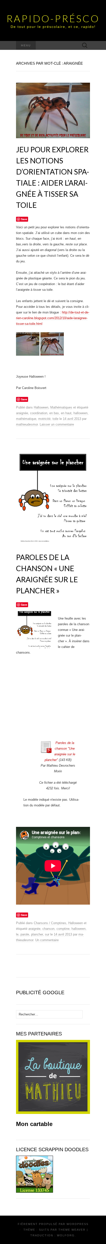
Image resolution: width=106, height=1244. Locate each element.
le (17, 934)
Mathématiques (61, 407)
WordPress (77, 1224)
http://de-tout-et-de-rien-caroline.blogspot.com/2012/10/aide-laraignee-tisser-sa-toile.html (52, 318)
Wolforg (66, 1235)
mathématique (26, 419)
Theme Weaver (72, 1229)
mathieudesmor (27, 424)
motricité (44, 419)
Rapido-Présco (53, 18)
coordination (38, 413)
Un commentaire (47, 940)
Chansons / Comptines (50, 923)
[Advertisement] (69, 725)
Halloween (41, 407)
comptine (63, 929)
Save (24, 604)
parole (24, 934)
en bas (54, 413)
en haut (66, 413)
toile (55, 419)
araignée (22, 413)
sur (47, 934)
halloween (80, 413)
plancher (37, 934)
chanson (48, 929)
